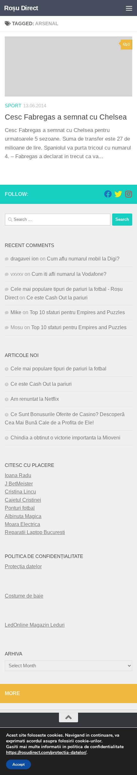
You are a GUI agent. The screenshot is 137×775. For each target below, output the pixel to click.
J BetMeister (19, 483)
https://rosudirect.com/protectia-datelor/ (46, 753)
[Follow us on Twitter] (118, 194)
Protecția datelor (23, 566)
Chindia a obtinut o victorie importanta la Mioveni (65, 437)
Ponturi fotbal (20, 508)
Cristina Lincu (20, 491)
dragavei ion (25, 258)
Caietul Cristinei (23, 500)
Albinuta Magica (23, 516)
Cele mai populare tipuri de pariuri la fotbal (58, 368)
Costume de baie (24, 596)
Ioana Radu (18, 475)
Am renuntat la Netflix (35, 399)
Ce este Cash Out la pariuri (57, 297)
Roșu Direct (21, 8)
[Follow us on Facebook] (108, 194)
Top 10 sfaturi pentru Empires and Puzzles (77, 312)
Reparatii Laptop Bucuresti (35, 532)
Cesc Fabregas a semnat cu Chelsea (66, 117)
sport (13, 105)
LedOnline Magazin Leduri (35, 625)
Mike (16, 312)
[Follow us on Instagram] (128, 194)
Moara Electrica (22, 524)
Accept (18, 764)
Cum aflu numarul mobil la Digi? (83, 258)
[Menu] (129, 8)
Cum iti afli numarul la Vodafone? (69, 274)
